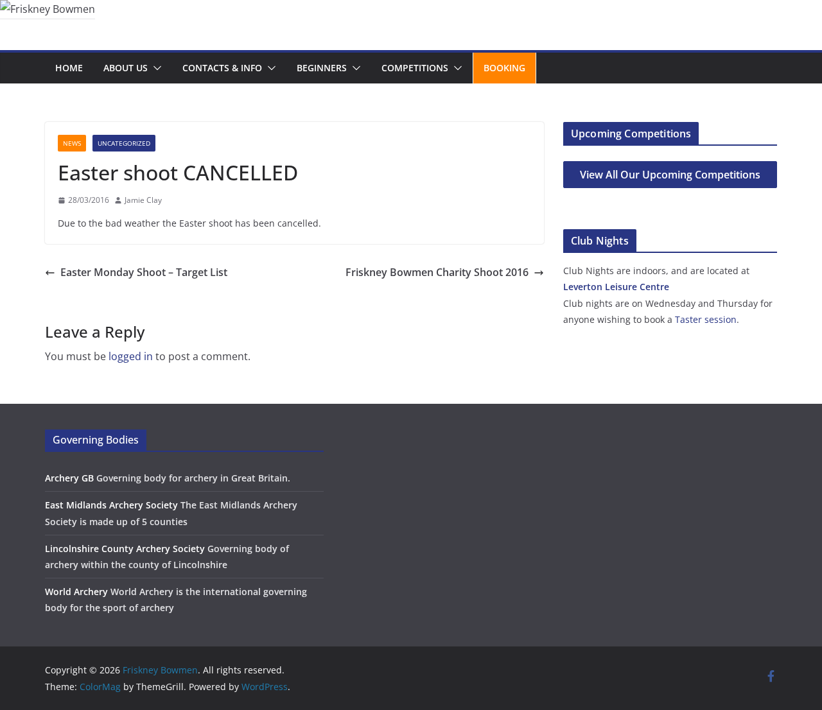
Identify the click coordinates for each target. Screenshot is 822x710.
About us (125, 68)
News (72, 143)
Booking (504, 68)
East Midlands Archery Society (111, 505)
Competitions (414, 68)
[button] (155, 68)
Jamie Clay (143, 200)
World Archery (76, 591)
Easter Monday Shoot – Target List (143, 272)
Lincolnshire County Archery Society (125, 548)
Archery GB (69, 478)
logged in (131, 356)
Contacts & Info (222, 68)
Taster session (706, 319)
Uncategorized (124, 143)
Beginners (322, 68)
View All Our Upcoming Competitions (670, 175)
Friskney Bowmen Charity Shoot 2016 (437, 272)
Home (69, 68)
